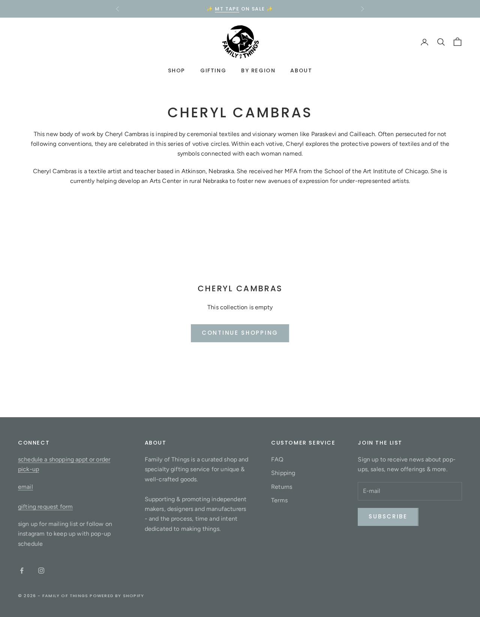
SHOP (176, 71)
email (25, 486)
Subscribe (388, 516)
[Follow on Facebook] (22, 570)
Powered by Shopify (117, 596)
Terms (279, 500)
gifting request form (45, 506)
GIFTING (213, 71)
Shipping (283, 472)
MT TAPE (227, 8)
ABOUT (301, 71)
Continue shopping (240, 333)
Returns (281, 486)
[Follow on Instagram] (41, 570)
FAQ (277, 459)
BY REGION (258, 71)
